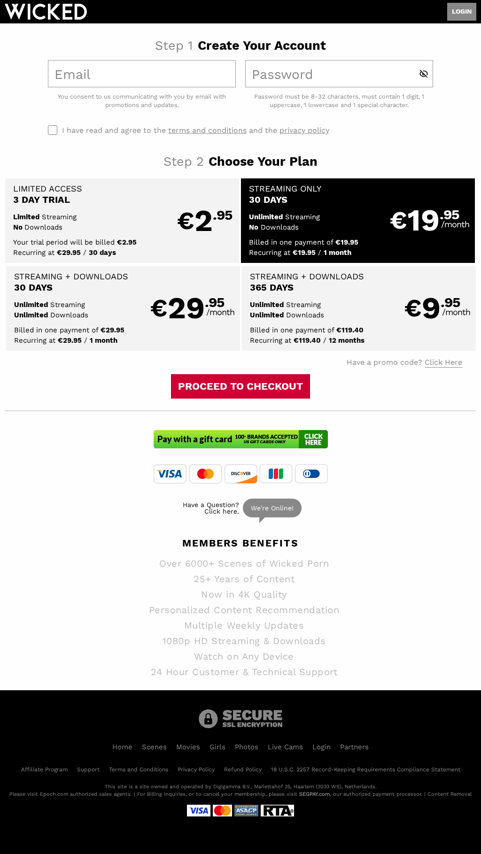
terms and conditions (207, 129)
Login (462, 11)
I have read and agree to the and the (195, 130)
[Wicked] (46, 11)
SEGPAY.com (314, 794)
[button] (122, 220)
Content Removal (449, 794)
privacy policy (304, 129)
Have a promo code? (404, 361)
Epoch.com (54, 794)
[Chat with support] (240, 508)
